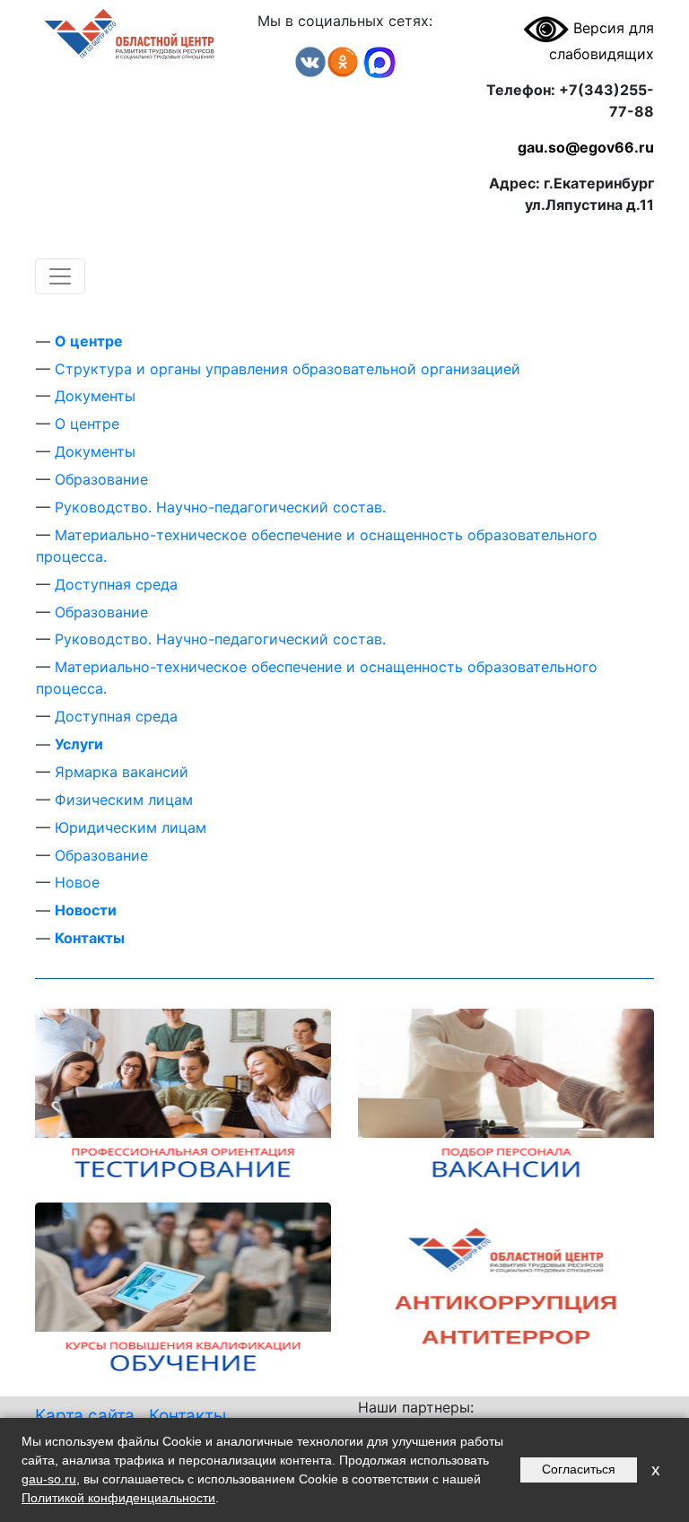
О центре (89, 341)
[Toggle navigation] (60, 276)
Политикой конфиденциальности (118, 1498)
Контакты (90, 938)
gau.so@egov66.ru (586, 147)
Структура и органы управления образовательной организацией (287, 369)
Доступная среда (116, 584)
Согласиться (578, 1469)
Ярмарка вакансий (121, 772)
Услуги (79, 744)
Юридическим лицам (130, 827)
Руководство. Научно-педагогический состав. (220, 507)
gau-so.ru (49, 1479)
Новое (77, 882)
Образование (101, 479)
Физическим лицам (124, 800)
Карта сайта (85, 1415)
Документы (95, 396)
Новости (86, 910)
